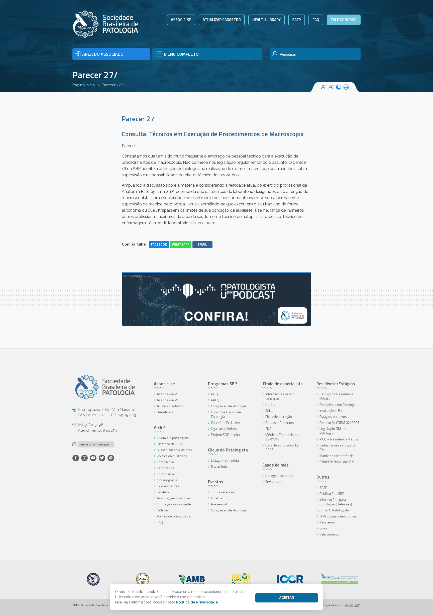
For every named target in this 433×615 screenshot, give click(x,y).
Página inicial (84, 85)
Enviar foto (219, 466)
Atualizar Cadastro (170, 406)
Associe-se (181, 20)
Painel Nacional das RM (336, 461)
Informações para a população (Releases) (335, 502)
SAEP (296, 20)
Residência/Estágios (335, 383)
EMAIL (202, 244)
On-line (217, 498)
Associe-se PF (167, 394)
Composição (166, 474)
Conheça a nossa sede (174, 504)
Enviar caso (273, 481)
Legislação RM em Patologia (332, 431)
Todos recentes (223, 492)
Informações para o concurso (279, 396)
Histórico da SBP (169, 443)
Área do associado (103, 54)
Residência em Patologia (337, 404)
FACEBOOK (159, 244)
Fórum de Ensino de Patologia (226, 414)
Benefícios (165, 412)
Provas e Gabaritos (279, 422)
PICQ (214, 394)
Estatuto (163, 492)
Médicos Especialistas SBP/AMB (281, 437)
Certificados (165, 468)
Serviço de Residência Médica (336, 396)
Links (323, 528)
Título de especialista (282, 383)
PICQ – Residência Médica (339, 439)
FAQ (315, 20)
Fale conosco (344, 20)
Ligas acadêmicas (224, 428)
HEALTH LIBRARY (266, 20)
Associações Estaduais (174, 498)
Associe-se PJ (167, 400)
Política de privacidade (173, 516)
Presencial (219, 504)
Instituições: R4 (330, 410)
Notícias (163, 510)
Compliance (165, 462)
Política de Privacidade (197, 602)
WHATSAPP (180, 244)
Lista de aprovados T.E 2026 (282, 447)
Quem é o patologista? (173, 437)
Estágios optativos (333, 416)
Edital (269, 410)
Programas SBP (222, 383)
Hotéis (270, 404)
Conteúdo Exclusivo (225, 422)
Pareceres (327, 522)
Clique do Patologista (228, 450)
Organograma (167, 480)
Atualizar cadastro (222, 20)
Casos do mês (275, 465)
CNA (268, 428)
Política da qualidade (172, 455)
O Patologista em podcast (338, 516)
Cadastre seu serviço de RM (337, 447)
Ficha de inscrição (278, 416)
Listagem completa (225, 460)
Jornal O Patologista (334, 510)
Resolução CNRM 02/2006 (339, 422)
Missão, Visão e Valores (174, 449)
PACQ (215, 400)
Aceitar (286, 598)
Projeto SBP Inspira (225, 434)
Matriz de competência (336, 455)
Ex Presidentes (168, 486)
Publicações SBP (331, 493)
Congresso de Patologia (229, 406)
